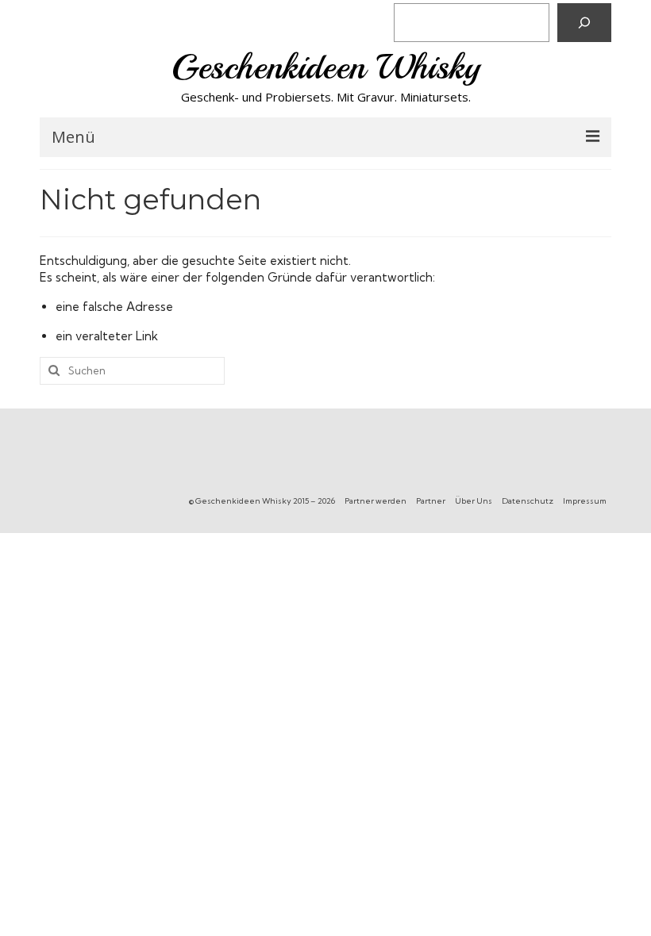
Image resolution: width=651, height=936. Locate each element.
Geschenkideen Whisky (325, 67)
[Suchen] (584, 22)
